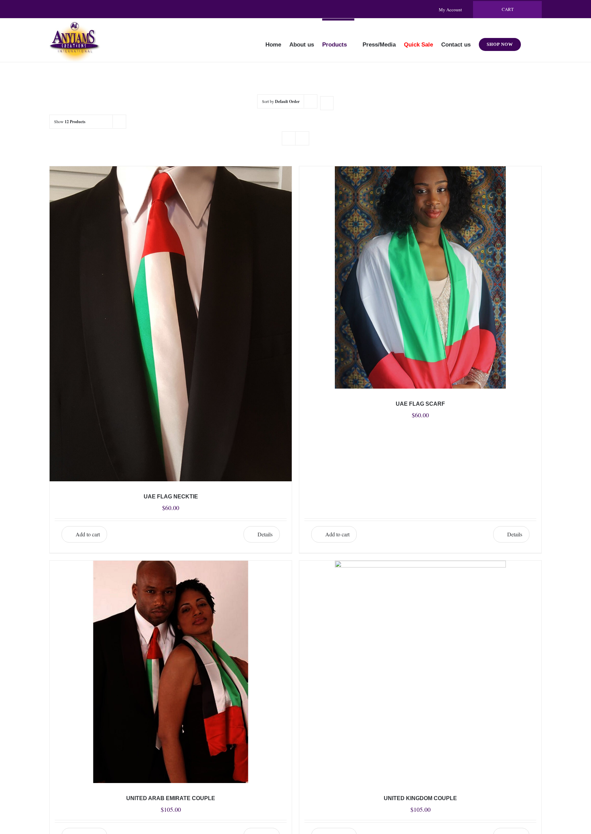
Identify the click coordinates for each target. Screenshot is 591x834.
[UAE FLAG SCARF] (420, 277)
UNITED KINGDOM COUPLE (420, 798)
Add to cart (88, 534)
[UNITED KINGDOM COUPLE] (420, 672)
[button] (531, 40)
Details (265, 534)
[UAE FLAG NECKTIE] (171, 323)
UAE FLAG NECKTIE (171, 496)
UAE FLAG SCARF (420, 404)
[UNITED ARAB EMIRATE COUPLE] (171, 672)
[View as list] (302, 138)
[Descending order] (326, 103)
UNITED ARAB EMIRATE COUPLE (170, 798)
